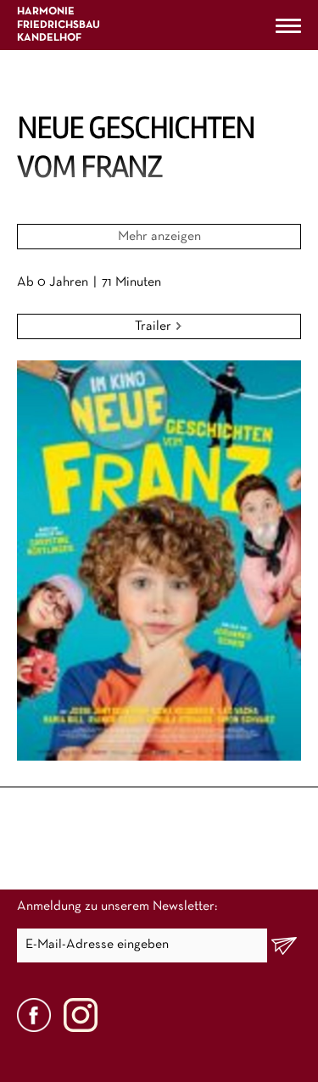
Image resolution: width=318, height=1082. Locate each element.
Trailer (155, 326)
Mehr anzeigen (159, 237)
